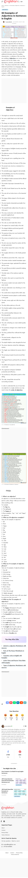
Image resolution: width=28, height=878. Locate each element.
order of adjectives (17, 390)
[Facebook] (23, 726)
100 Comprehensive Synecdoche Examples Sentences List (8, 780)
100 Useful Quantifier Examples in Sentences (7, 791)
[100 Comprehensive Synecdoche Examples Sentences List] (20, 781)
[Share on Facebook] (7, 702)
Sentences (7, 5)
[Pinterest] (25, 726)
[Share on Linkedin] (17, 702)
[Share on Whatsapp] (14, 702)
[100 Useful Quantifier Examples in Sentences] (20, 792)
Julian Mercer (9, 22)
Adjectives (12, 58)
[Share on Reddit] (21, 702)
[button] (3, 1)
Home (3, 5)
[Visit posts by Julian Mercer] (3, 726)
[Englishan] (11, 1)
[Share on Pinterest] (10, 702)
